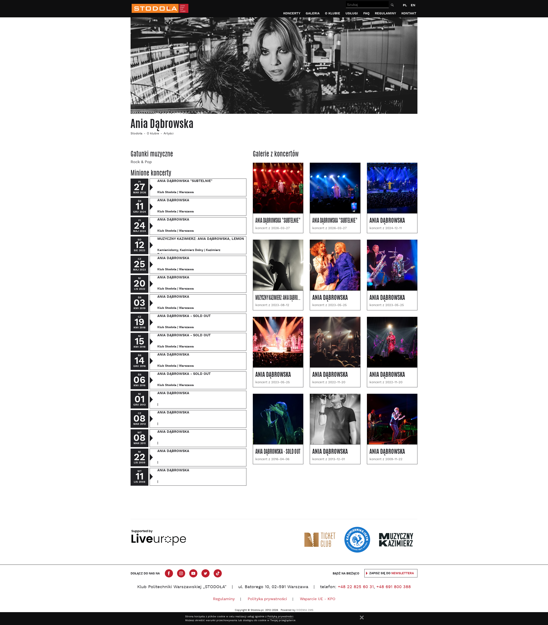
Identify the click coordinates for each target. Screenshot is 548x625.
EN (413, 5)
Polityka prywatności (267, 599)
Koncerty (291, 13)
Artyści (169, 134)
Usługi (351, 13)
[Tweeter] (205, 573)
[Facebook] (169, 573)
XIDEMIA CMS (304, 610)
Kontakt (408, 13)
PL (405, 5)
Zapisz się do (391, 573)
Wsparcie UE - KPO (317, 599)
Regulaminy (385, 13)
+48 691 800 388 (393, 587)
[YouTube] (193, 573)
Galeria (313, 13)
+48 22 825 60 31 (356, 587)
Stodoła (136, 134)
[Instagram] (181, 573)
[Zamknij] (362, 617)
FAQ (366, 13)
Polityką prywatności (280, 616)
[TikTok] (218, 573)
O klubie (332, 13)
